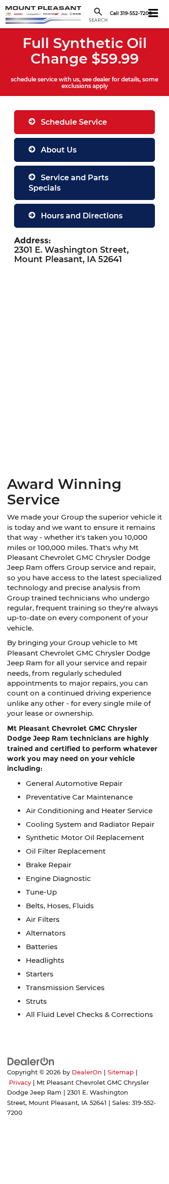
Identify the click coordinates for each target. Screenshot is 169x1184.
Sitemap (121, 1072)
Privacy (20, 1082)
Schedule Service (73, 122)
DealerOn (87, 1072)
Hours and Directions (81, 215)
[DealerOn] (31, 1060)
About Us (58, 149)
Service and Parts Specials (68, 182)
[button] (131, 14)
